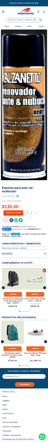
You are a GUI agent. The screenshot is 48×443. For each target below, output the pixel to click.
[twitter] (21, 220)
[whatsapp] (16, 220)
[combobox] (24, 20)
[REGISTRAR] (24, 384)
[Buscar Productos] (40, 20)
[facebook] (11, 220)
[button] (24, 254)
